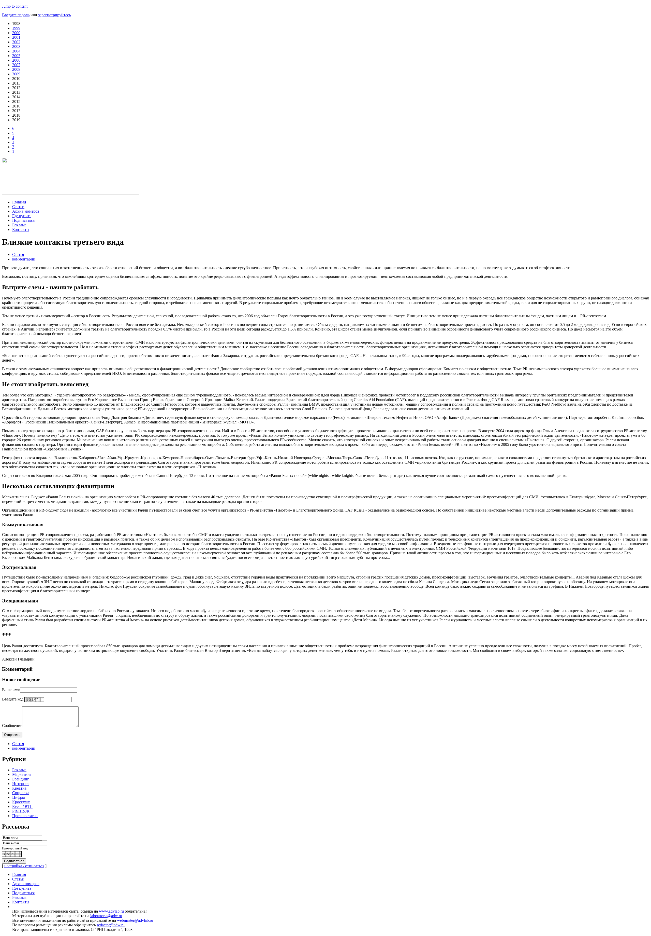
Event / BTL (22, 806)
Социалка (20, 793)
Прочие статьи (25, 816)
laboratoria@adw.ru (106, 916)
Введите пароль (15, 15)
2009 (16, 74)
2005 (16, 55)
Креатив (19, 788)
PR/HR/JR (20, 811)
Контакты (20, 229)
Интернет (20, 783)
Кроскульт (21, 802)
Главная (19, 202)
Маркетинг (22, 774)
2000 (16, 33)
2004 (16, 51)
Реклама (19, 225)
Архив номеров (25, 211)
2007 (16, 65)
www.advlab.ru (111, 911)
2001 (16, 37)
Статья (18, 254)
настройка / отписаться (24, 866)
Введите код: (13, 699)
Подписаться (23, 220)
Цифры (18, 797)
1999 (16, 28)
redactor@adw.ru (111, 925)
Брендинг (20, 779)
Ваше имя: (11, 689)
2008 (16, 69)
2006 (16, 60)
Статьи (18, 206)
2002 (16, 42)
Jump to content (14, 6)
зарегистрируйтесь (54, 15)
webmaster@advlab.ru (135, 920)
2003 (16, 46)
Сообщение (12, 725)
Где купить (21, 216)
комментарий (23, 259)
